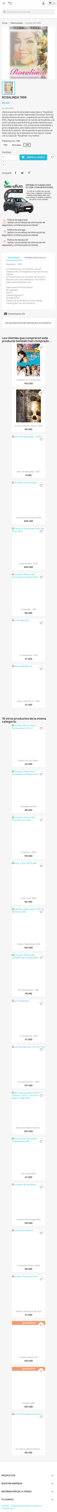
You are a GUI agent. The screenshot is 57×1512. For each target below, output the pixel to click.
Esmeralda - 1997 (28, 609)
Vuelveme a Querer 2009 (28, 1265)
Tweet (22, 172)
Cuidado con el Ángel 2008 (28, 380)
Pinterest (29, 172)
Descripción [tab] (14, 257)
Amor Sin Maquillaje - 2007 (28, 471)
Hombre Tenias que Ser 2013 (28, 1311)
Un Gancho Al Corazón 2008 (28, 517)
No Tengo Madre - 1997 (28, 990)
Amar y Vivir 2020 (28, 898)
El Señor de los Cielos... (28, 760)
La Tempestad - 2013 (28, 655)
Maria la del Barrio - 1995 (28, 701)
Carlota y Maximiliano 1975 (28, 944)
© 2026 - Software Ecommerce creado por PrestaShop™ (22, 1507)
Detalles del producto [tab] (35, 257)
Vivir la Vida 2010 (28, 1173)
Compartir (15, 172)
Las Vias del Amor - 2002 (28, 1082)
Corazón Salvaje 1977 (28, 1357)
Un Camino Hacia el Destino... (28, 1449)
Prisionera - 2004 (28, 852)
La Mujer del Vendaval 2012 (29, 1219)
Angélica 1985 (28, 1403)
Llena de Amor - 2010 (28, 563)
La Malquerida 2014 (28, 806)
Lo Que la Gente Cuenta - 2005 (28, 425)
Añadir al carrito (33, 157)
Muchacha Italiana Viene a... (28, 1127)
